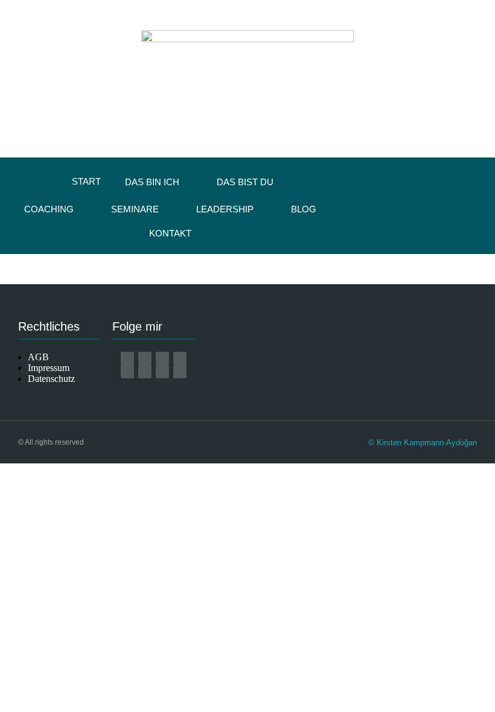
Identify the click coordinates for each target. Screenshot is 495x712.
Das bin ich (152, 182)
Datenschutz (51, 378)
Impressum (48, 368)
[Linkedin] (145, 371)
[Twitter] (162, 371)
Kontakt (170, 233)
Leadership (225, 209)
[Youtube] (180, 358)
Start (86, 181)
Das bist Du (245, 182)
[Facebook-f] (145, 358)
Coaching (49, 209)
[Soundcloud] (180, 371)
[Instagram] (162, 358)
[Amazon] (127, 358)
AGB (38, 357)
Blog (303, 209)
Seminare (135, 209)
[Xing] (127, 371)
